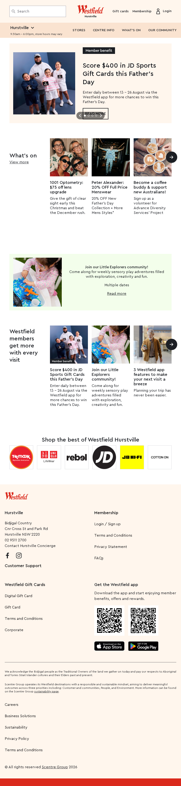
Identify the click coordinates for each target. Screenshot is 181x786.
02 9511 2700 (15, 540)
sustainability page (46, 691)
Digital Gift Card (18, 596)
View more (19, 162)
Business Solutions (20, 716)
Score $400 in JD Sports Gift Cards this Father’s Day (67, 374)
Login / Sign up (107, 524)
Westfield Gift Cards (25, 584)
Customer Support (23, 566)
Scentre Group (55, 767)
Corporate (14, 630)
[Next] (171, 157)
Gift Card (12, 607)
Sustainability (16, 727)
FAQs (98, 558)
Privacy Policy (17, 739)
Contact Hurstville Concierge (30, 546)
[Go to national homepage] (16, 495)
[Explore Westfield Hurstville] (90, 11)
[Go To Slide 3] (92, 116)
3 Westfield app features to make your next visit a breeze (150, 377)
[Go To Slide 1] (85, 116)
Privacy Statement (110, 547)
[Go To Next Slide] (101, 115)
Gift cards (120, 11)
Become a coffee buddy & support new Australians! (150, 187)
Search (23, 11)
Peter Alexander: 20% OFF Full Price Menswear (110, 187)
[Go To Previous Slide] (80, 115)
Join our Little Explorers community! (105, 374)
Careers (11, 705)
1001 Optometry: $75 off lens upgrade (66, 187)
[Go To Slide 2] (89, 116)
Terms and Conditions (113, 535)
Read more (116, 293)
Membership (142, 11)
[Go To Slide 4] (96, 116)
